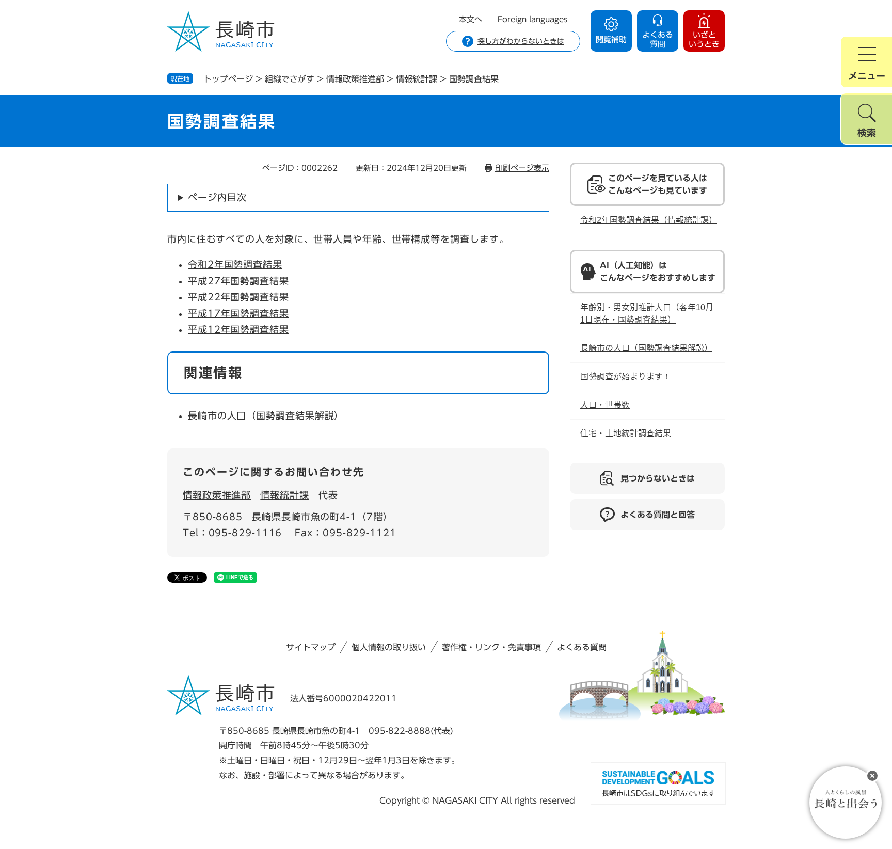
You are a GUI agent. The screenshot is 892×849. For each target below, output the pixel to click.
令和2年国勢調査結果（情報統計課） (648, 220)
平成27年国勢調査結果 (238, 280)
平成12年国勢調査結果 (238, 329)
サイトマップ (311, 647)
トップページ (228, 79)
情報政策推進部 (217, 495)
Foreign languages (533, 19)
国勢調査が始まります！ (625, 376)
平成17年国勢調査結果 (238, 313)
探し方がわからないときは (520, 41)
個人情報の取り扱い (389, 647)
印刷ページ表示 (522, 168)
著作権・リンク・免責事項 (491, 647)
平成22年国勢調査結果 (238, 296)
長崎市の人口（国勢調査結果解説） (266, 415)
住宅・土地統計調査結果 (625, 433)
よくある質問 (582, 647)
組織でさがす (289, 79)
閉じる (872, 775)
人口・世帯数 (605, 405)
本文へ (470, 19)
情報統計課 (416, 79)
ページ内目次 (217, 197)
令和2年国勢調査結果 (235, 264)
